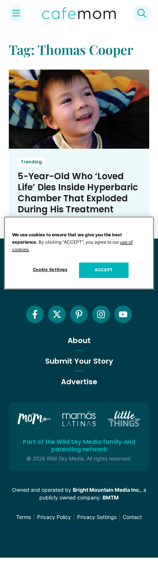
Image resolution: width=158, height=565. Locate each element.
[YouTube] (123, 314)
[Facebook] (35, 314)
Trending (31, 162)
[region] (79, 252)
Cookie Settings (50, 269)
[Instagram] (101, 314)
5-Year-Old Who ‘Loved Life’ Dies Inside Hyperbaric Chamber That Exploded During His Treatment (78, 192)
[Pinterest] (79, 314)
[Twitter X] (57, 314)
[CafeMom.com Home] (79, 13)
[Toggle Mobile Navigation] (16, 13)
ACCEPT (103, 269)
